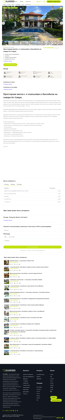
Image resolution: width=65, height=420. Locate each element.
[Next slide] (61, 23)
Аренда (21, 1)
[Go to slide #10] (60, 43)
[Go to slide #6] (35, 43)
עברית (51, 380)
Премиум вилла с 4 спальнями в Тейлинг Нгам (22, 260)
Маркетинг (25, 378)
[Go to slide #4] (23, 43)
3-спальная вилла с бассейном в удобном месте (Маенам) (25, 324)
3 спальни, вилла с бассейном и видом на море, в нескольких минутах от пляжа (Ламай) (33, 338)
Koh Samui (39, 389)
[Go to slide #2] (11, 43)
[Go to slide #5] (29, 43)
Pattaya (38, 395)
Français (52, 378)
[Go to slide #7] (42, 43)
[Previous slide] (3, 23)
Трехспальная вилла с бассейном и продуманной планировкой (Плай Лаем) (29, 298)
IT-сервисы (25, 380)
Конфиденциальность (37, 415)
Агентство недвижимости (28, 376)
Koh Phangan (39, 387)
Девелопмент (26, 391)
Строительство (26, 385)
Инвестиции (25, 389)
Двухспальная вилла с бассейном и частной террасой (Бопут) (26, 273)
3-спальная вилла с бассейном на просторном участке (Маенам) (26, 286)
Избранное (39, 378)
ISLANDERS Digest (40, 374)
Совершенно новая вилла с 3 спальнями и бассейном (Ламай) (26, 279)
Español (51, 385)
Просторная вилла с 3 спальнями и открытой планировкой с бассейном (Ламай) (31, 344)
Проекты (38, 376)
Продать (54, 397)
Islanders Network (56, 400)
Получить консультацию (10, 64)
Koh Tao (38, 391)
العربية (51, 389)
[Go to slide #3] (17, 43)
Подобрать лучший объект (54, 1)
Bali (37, 400)
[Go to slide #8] (48, 43)
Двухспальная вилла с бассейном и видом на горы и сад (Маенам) (27, 311)
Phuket (38, 393)
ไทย (51, 376)
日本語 (51, 387)
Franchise (25, 393)
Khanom (38, 397)
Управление (25, 383)
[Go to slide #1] (5, 43)
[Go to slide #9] (54, 43)
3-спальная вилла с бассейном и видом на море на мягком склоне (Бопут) (29, 267)
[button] (28, 1)
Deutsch (52, 383)
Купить (15, 1)
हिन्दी (51, 391)
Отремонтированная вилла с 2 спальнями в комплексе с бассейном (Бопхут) (30, 292)
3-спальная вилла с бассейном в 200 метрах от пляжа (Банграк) (26, 350)
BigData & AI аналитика (28, 374)
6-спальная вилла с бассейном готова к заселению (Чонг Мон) (26, 317)
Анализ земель (26, 387)
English (51, 374)
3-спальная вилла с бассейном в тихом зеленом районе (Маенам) (27, 305)
